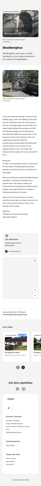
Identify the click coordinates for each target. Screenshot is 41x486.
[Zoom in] (34, 289)
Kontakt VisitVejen (13, 421)
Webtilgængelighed (13, 432)
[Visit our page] (17, 389)
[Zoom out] (34, 295)
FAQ (7, 429)
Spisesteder (10, 461)
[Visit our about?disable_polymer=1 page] (23, 389)
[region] (20, 278)
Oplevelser (10, 464)
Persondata (10, 445)
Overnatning (11, 458)
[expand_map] (35, 260)
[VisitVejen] (11, 399)
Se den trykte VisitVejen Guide (17, 426)
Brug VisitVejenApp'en (14, 424)
